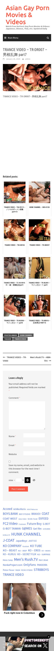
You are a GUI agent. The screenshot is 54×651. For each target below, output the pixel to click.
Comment (14, 397)
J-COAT (9, 540)
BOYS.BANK (10, 514)
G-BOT (46, 523)
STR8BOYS (41, 570)
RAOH (18, 570)
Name (12, 436)
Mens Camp (8, 560)
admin (27, 59)
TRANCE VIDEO (20, 339)
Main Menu (13, 37)
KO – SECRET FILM (26, 554)
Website (13, 454)
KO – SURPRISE (43, 554)
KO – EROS (34, 550)
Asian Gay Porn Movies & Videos (28, 15)
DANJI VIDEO (23, 519)
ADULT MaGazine (32, 509)
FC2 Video (10, 523)
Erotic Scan (32, 519)
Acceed (7, 509)
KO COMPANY (12, 546)
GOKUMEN (46, 529)
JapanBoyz (21, 540)
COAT (45, 513)
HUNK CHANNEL (26, 335)
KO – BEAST (10, 550)
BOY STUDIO (24, 514)
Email (12, 445)
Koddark (26, 546)
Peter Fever (8, 570)
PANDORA (42, 565)
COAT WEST (10, 518)
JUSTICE (32, 540)
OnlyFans (29, 565)
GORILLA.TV (6, 535)
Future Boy (34, 524)
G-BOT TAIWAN (12, 528)
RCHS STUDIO (27, 570)
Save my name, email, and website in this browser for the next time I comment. (26, 468)
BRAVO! (36, 514)
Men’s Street (43, 560)
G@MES (27, 528)
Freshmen (22, 524)
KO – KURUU (9, 554)
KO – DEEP (22, 550)
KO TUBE (36, 546)
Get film (37, 528)
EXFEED (43, 518)
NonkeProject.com (12, 565)
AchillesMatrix (19, 509)
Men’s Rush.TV (26, 559)
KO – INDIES (46, 551)
